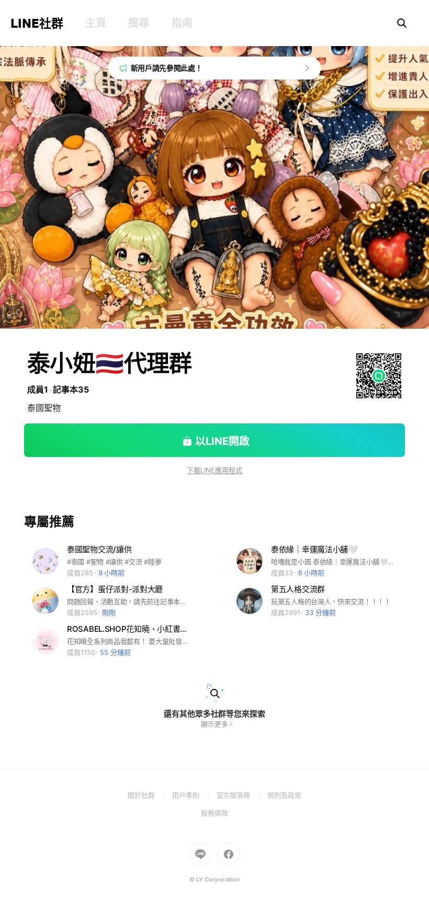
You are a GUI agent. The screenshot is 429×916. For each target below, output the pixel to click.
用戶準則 (194, 795)
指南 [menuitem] (182, 23)
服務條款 (214, 813)
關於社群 (150, 795)
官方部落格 (242, 795)
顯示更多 (214, 724)
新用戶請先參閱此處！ (166, 67)
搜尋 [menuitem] (138, 23)
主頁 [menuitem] (95, 23)
